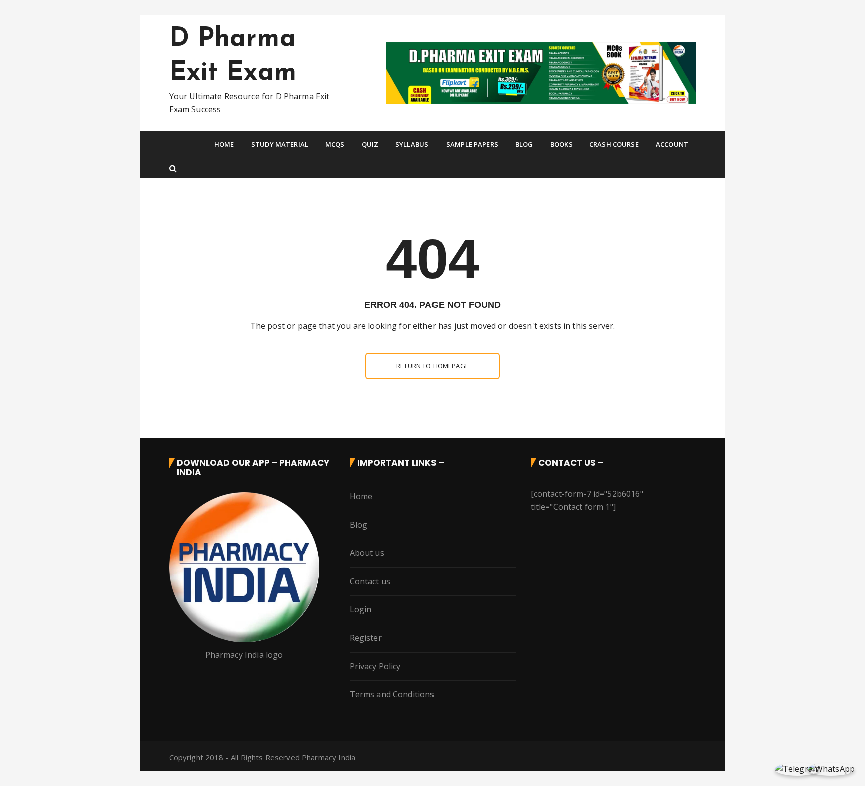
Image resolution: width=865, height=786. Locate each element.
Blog (524, 144)
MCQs (335, 144)
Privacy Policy (375, 666)
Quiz (370, 144)
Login (361, 609)
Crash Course (614, 144)
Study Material (279, 144)
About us (367, 552)
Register (366, 637)
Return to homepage (432, 365)
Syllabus (411, 144)
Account (672, 144)
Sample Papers (472, 144)
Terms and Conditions (392, 694)
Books (561, 144)
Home (224, 144)
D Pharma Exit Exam (232, 56)
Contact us (370, 581)
